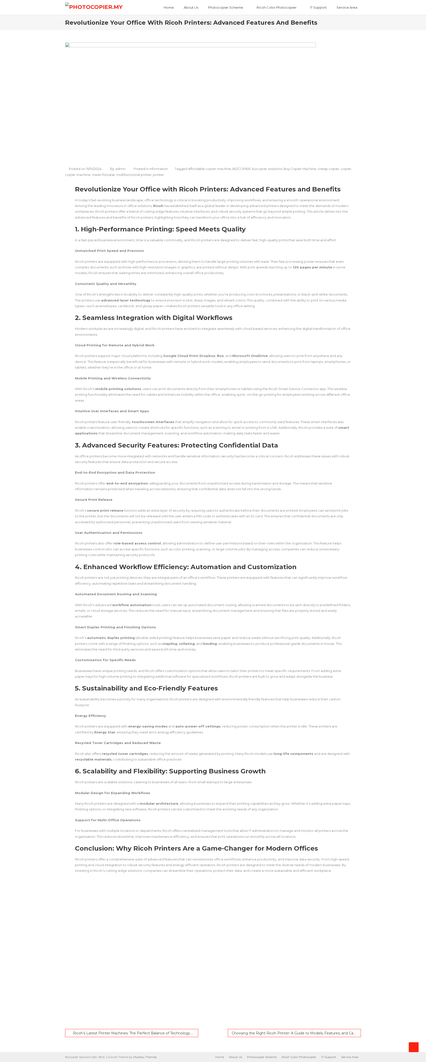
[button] (223, 1011)
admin (120, 169)
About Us (191, 7)
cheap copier (328, 169)
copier (346, 169)
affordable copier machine (209, 169)
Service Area (347, 7)
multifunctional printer (134, 175)
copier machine (77, 175)
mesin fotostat (103, 175)
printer (158, 175)
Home (169, 7)
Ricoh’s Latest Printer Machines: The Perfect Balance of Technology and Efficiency (135, 1033)
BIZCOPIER (241, 169)
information (158, 169)
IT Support (318, 7)
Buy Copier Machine (300, 169)
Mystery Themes (145, 1057)
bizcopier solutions (267, 169)
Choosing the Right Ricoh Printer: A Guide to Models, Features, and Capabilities (296, 1033)
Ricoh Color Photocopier (277, 7)
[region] (213, 953)
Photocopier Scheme (225, 7)
